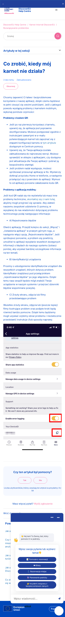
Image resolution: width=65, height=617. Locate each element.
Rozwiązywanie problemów (16, 28)
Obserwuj (10, 86)
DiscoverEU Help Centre (14, 24)
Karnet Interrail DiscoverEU (42, 24)
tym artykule (49, 142)
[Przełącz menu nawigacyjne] (56, 9)
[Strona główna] (13, 609)
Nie (40, 480)
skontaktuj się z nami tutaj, (41, 199)
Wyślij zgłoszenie (43, 503)
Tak (24, 480)
